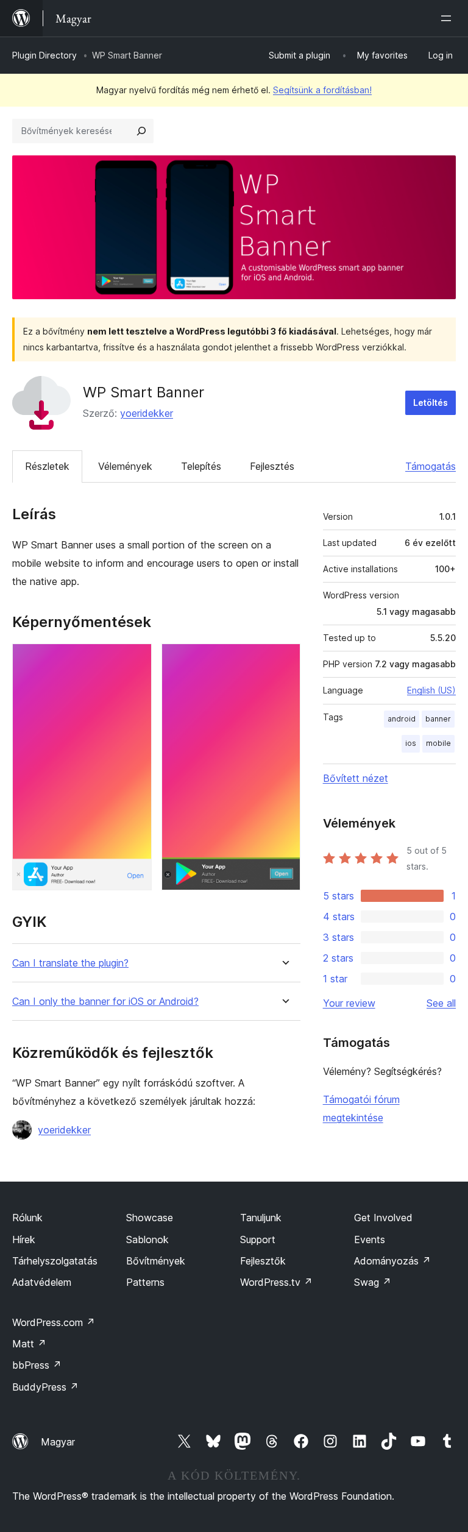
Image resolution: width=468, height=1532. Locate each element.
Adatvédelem (41, 1282)
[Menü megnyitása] (448, 18)
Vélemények (125, 466)
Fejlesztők (263, 1261)
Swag (372, 1282)
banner (438, 718)
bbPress (37, 1365)
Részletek (47, 466)
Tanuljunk (261, 1217)
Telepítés (201, 466)
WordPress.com (53, 1322)
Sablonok (147, 1239)
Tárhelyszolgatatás (55, 1261)
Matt (29, 1344)
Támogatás (430, 466)
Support (257, 1239)
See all (441, 1003)
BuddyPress (45, 1387)
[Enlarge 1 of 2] (135, 660)
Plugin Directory (44, 55)
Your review (349, 1003)
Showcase (149, 1217)
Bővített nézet (355, 778)
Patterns (145, 1282)
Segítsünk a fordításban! (322, 90)
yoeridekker (146, 413)
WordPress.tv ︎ (276, 1282)
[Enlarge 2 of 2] (284, 660)
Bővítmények (155, 1261)
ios (410, 743)
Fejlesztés (272, 466)
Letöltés (430, 402)
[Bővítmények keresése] (141, 131)
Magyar (58, 1442)
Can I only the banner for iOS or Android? (105, 1001)
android (402, 718)
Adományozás (392, 1261)
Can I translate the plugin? (70, 963)
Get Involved (383, 1217)
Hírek (23, 1239)
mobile (438, 743)
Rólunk (27, 1217)
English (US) (431, 690)
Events (369, 1239)
